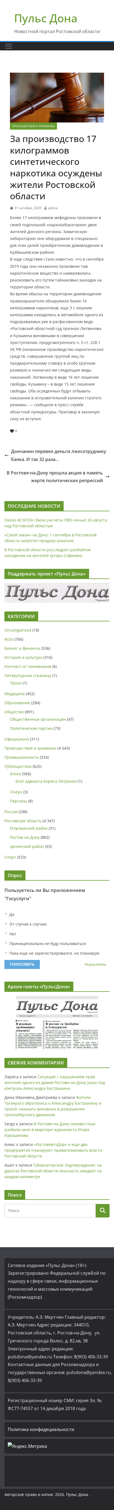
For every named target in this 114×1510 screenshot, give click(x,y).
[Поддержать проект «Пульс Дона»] (57, 593)
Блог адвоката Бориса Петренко (46, 781)
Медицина (14, 693)
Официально (16, 739)
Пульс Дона (45, 18)
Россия (10, 811)
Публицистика (18, 766)
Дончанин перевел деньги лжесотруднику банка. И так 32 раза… (58, 455)
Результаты (95, 964)
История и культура (23, 657)
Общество (14, 711)
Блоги (15, 773)
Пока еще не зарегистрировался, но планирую (54, 953)
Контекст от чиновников (27, 666)
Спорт (10, 857)
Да (11, 914)
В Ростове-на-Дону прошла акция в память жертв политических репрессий (55, 477)
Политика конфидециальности (41, 1429)
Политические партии (31, 728)
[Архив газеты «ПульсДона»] (57, 1022)
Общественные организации (38, 719)
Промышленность (21, 757)
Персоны (18, 801)
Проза (16, 683)
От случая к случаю (27, 924)
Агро (8, 639)
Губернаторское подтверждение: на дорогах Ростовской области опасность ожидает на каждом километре (53, 1170)
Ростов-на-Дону (25, 837)
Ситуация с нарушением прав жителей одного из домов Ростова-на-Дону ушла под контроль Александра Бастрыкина (54, 1082)
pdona (53, 208)
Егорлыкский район (29, 828)
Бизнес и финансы (22, 648)
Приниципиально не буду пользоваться (47, 943)
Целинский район (27, 846)
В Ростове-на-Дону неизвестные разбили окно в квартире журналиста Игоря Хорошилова (49, 1129)
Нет (12, 933)
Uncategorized (17, 630)
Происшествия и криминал (33, 126)
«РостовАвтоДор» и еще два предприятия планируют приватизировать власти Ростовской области (53, 1150)
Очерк (16, 791)
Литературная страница (27, 675)
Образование (17, 702)
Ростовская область (23, 820)
